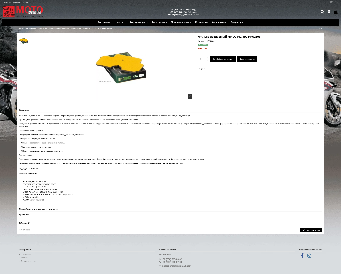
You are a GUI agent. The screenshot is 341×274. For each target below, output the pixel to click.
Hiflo (27, 215)
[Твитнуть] (202, 69)
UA (331, 2)
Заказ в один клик (247, 59)
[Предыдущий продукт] (320, 28)
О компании (6, 2)
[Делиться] (199, 69)
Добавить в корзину (224, 59)
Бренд (22, 215)
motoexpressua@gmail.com (180, 14)
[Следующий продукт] (321, 28)
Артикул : (202, 41)
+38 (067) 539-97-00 (178, 12)
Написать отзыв (312, 230)
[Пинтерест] (204, 69)
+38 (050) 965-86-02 (179, 10)
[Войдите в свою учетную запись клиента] (329, 12)
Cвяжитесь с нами (28, 261)
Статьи (25, 2)
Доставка (17, 2)
